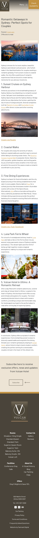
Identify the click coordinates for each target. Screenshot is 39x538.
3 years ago (10, 32)
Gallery (30, 436)
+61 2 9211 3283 (21, 503)
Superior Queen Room (12, 445)
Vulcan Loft (12, 457)
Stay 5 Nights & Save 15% (19, 484)
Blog (28, 469)
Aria (12, 191)
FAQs (28, 475)
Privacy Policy (19, 515)
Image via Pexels (8, 139)
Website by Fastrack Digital (19, 527)
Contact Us (30, 433)
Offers (19, 481)
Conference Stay (10, 466)
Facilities (10, 463)
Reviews (30, 439)
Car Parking (28, 472)
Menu (22, 4)
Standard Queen (12, 439)
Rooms (12, 433)
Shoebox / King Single (12, 436)
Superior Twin (12, 448)
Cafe (11, 469)
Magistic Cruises (12, 105)
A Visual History (28, 466)
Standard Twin (12, 442)
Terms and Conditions (19, 519)
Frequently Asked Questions (19, 523)
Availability (34, 4)
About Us (28, 463)
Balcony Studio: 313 (12, 454)
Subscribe (16, 382)
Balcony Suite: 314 (13, 451)
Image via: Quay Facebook (12, 226)
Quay (28, 184)
